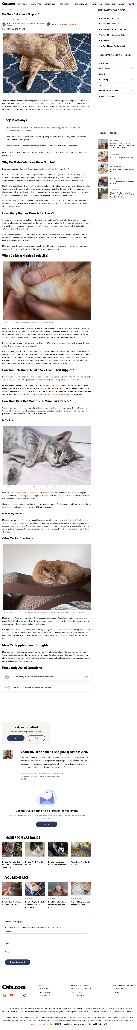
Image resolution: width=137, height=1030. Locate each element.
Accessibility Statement (81, 989)
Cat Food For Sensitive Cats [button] (112, 35)
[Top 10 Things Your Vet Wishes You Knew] (81, 896)
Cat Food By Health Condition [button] (112, 29)
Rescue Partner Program (124, 985)
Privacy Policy (77, 996)
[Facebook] (18, 995)
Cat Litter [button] (103, 63)
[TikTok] (24, 995)
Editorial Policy (120, 989)
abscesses (46, 492)
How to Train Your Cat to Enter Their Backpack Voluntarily (12, 864)
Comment (9, 932)
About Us (43, 985)
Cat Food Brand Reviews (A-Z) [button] (112, 46)
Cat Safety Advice (77, 899)
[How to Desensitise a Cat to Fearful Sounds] (58, 856)
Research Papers (120, 992)
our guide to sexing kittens (59, 394)
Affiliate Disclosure (80, 985)
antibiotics (6, 507)
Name (8, 943)
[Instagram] (5, 995)
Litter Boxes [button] (104, 68)
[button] (129, 4)
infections (22, 492)
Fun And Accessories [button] (108, 91)
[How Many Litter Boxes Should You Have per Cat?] (58, 896)
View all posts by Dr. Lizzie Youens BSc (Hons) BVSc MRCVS (42, 773)
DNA (21, 174)
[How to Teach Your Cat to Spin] (35, 856)
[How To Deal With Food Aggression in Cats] (12, 896)
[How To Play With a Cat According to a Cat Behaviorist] (35, 896)
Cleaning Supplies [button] (107, 96)
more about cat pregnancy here (71, 357)
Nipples (5, 200)
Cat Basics (6, 9)
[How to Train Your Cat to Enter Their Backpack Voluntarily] (12, 856)
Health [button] (102, 74)
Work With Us (45, 996)
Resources (110, 4)
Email (7, 952)
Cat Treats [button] (104, 40)
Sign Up (46, 824)
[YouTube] (11, 995)
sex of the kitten (35, 186)
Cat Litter (36, 4)
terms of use (34, 1024)
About (122, 4)
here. (133, 1012)
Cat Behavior (81, 4)
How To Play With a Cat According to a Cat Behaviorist (34, 904)
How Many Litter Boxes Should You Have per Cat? (57, 904)
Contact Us (44, 989)
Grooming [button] (103, 80)
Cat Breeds (96, 4)
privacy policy (48, 1024)
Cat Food (22, 4)
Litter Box (50, 4)
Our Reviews (44, 992)
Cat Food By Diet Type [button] (109, 18)
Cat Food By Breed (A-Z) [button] (110, 24)
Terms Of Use (76, 992)
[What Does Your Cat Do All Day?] (81, 856)
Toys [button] (101, 85)
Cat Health (65, 4)
